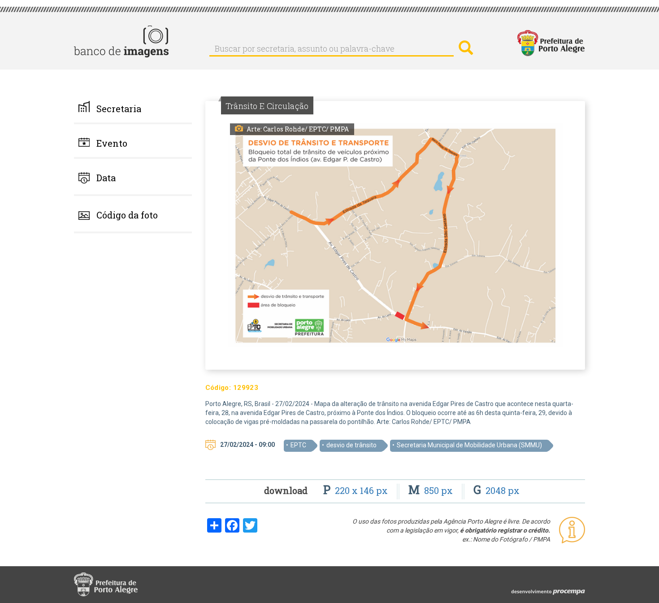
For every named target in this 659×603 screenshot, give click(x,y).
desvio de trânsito (351, 445)
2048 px (496, 490)
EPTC (298, 445)
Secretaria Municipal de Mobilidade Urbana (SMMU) (469, 445)
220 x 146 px (356, 490)
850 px (431, 490)
